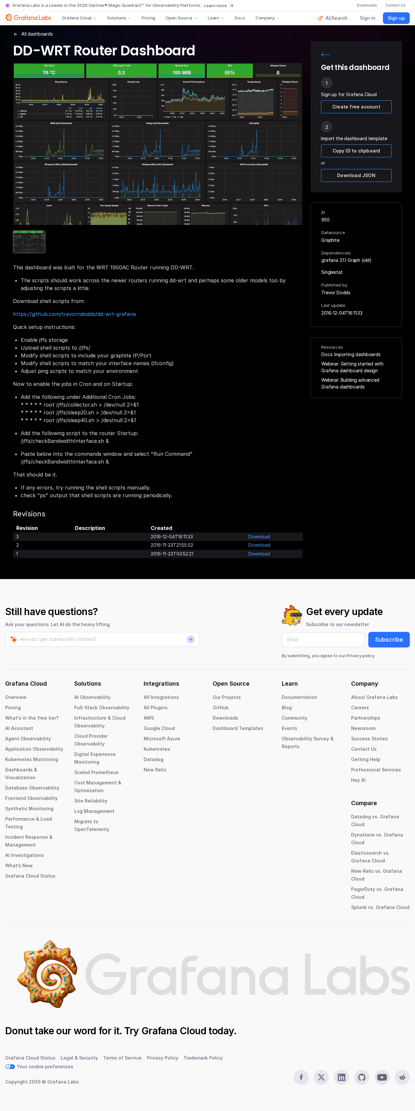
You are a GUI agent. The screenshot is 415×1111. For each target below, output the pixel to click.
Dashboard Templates (238, 728)
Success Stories (369, 738)
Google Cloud (159, 728)
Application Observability (34, 749)
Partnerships (365, 718)
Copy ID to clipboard (356, 150)
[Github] (361, 1077)
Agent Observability (28, 738)
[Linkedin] (341, 1077)
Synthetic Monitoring (29, 808)
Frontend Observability (31, 798)
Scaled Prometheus (96, 772)
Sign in (367, 18)
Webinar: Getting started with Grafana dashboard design (352, 367)
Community (294, 718)
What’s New (19, 865)
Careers (360, 707)
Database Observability (32, 788)
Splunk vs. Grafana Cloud (380, 907)
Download (259, 536)
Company (265, 17)
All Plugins (156, 707)
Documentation (299, 697)
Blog (287, 707)
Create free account (356, 106)
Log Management (94, 811)
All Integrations (161, 697)
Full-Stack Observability (101, 707)
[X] (321, 1077)
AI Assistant (19, 728)
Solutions (116, 17)
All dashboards (37, 34)
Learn (213, 17)
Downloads (225, 718)
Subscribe (389, 639)
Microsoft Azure (162, 738)
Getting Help (365, 759)
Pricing (148, 17)
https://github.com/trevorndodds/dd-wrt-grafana (74, 314)
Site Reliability (90, 800)
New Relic (155, 769)
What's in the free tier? (32, 718)
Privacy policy (360, 655)
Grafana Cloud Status (30, 876)
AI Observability (92, 697)
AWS (149, 718)
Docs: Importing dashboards (351, 354)
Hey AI (358, 780)
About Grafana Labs (374, 697)
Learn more (215, 5)
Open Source (179, 17)
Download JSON (356, 175)
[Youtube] (381, 1077)
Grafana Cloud (76, 17)
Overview (16, 697)
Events (289, 728)
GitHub (221, 707)
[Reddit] (402, 1077)
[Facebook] (301, 1077)
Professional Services (376, 769)
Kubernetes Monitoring (31, 759)
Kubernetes (157, 749)
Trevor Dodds (335, 292)
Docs (240, 17)
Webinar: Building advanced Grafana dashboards (350, 383)
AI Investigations (24, 855)
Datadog (153, 759)
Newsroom (363, 728)
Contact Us (364, 749)
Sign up (396, 18)
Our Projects (227, 697)
